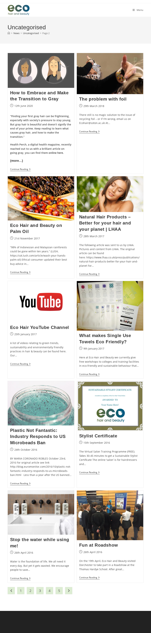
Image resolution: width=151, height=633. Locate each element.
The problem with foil (103, 99)
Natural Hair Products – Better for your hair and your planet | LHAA (105, 223)
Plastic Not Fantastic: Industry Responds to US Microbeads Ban (38, 436)
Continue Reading (20, 169)
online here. (56, 153)
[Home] (9, 33)
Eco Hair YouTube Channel (39, 327)
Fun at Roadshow (98, 545)
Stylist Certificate (98, 435)
